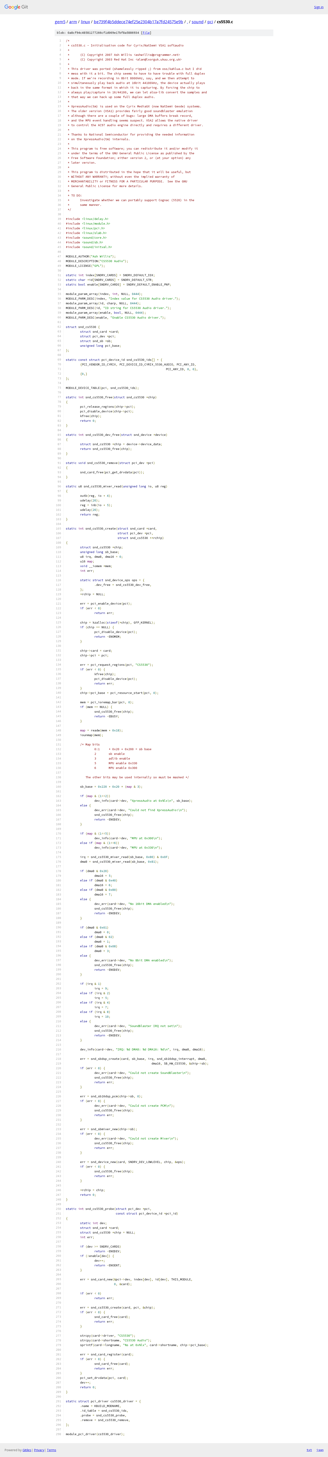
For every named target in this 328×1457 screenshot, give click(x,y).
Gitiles (27, 1450)
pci (210, 21)
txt (309, 1450)
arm (73, 21)
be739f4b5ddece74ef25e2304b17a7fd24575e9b (138, 21)
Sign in (319, 7)
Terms (51, 1450)
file (146, 33)
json (320, 1450)
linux (85, 21)
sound (197, 21)
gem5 (60, 21)
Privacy (39, 1450)
